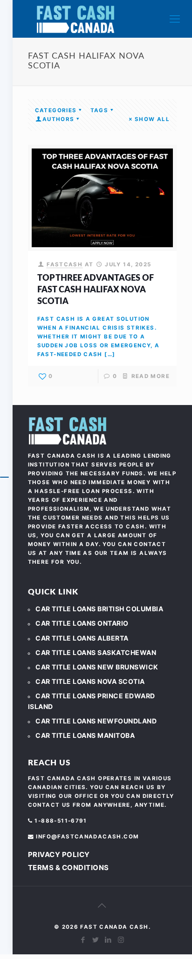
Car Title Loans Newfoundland (96, 721)
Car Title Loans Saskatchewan (95, 652)
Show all (152, 119)
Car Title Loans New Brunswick (96, 667)
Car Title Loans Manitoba (85, 735)
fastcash (64, 264)
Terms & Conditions (68, 867)
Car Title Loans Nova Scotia (90, 681)
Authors (58, 119)
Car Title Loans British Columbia (99, 609)
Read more (150, 376)
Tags (99, 110)
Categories (56, 110)
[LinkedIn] (108, 939)
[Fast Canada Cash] (75, 19)
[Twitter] (96, 939)
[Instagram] (121, 939)
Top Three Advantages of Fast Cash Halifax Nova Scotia (95, 290)
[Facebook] (83, 939)
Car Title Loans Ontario (82, 623)
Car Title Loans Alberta (82, 638)
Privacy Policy (59, 854)
